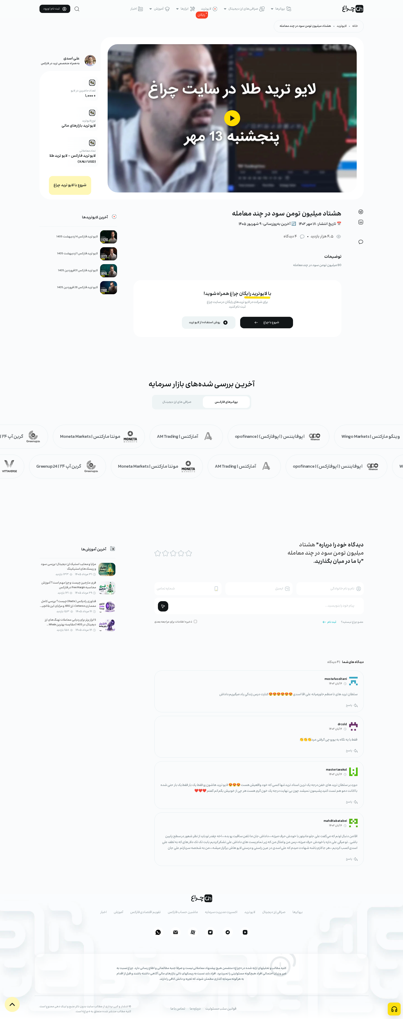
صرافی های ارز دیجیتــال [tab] (176, 402)
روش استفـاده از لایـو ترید (204, 322)
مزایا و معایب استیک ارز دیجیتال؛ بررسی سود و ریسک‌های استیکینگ (68, 566)
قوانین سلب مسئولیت (220, 1009)
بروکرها (280, 9)
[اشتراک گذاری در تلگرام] (361, 212)
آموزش (159, 9)
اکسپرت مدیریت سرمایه (221, 912)
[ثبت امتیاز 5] (188, 553)
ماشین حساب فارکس (183, 912)
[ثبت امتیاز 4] (181, 553)
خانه (355, 26)
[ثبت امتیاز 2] (165, 553)
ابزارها (184, 9)
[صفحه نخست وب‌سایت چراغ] (353, 9)
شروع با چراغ (271, 322)
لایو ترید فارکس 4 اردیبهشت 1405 (77, 237)
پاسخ (349, 705)
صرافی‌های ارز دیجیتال (243, 9)
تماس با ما (178, 1009)
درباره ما (195, 1009)
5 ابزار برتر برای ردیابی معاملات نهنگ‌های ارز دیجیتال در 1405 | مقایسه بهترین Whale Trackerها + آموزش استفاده (70, 625)
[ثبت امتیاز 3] (173, 553)
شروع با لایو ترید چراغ (70, 185)
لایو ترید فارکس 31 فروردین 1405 (78, 270)
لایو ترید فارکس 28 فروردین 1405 (77, 287)
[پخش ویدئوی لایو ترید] (232, 118)
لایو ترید (249, 912)
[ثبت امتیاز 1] (157, 553)
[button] (12, 1004)
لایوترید (206, 9)
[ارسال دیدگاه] (163, 606)
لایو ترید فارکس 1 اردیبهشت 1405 (77, 253)
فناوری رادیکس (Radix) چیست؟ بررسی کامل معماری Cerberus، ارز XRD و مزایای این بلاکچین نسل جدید (68, 606)
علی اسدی (71, 59)
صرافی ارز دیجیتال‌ (274, 912)
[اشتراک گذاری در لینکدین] (361, 222)
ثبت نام (331, 622)
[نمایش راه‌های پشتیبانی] (394, 1009)
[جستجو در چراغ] (77, 9)
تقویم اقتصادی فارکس (145, 912)
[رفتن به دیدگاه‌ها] (361, 242)
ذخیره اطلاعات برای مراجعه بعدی (173, 622)
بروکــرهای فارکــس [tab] (226, 402)
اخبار (133, 9)
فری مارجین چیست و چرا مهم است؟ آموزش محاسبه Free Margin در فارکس (68, 585)
